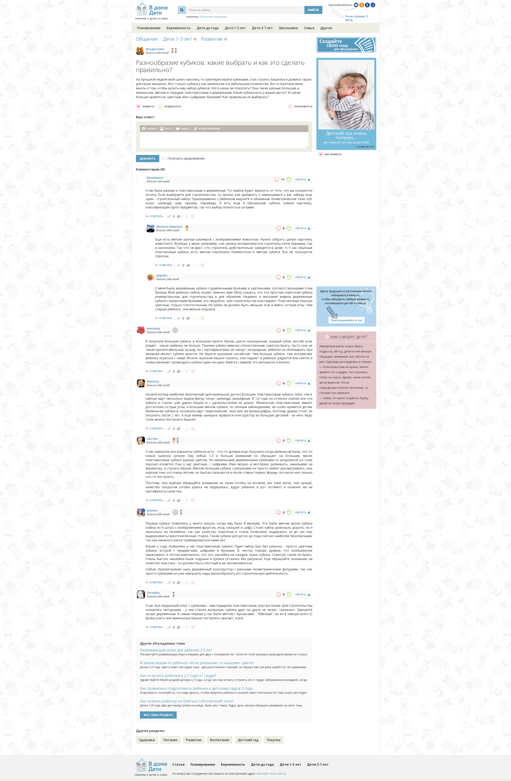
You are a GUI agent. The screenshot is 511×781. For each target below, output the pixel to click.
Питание (170, 740)
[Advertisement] (346, 221)
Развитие (212, 39)
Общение (147, 39)
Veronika (153, 593)
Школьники (288, 28)
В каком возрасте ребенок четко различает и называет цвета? (197, 662)
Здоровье (147, 740)
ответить (156, 216)
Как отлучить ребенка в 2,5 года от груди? (178, 675)
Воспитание (219, 740)
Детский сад (248, 740)
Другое (326, 28)
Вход (349, 20)
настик (152, 439)
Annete (152, 510)
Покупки (273, 740)
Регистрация (355, 16)
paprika (161, 275)
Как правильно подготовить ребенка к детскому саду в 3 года (196, 688)
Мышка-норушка (169, 226)
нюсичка (153, 328)
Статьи (178, 764)
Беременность (179, 28)
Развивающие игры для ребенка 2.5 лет (176, 650)
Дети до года (208, 28)
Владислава (155, 49)
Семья (309, 28)
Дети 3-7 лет (262, 28)
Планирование (148, 28)
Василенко (155, 177)
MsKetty (153, 381)
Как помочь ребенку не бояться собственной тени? (187, 701)
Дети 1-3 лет (235, 28)
